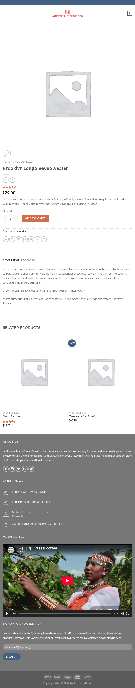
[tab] (11, 260)
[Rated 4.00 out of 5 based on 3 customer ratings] (67, 187)
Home (6, 161)
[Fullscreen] (128, 613)
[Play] (7, 613)
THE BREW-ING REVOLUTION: (32, 501)
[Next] (132, 383)
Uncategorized (23, 161)
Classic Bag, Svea (12, 416)
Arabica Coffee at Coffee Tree (30, 511)
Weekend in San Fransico (83, 416)
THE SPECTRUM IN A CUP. (29, 491)
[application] (67, 580)
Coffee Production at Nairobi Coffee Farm (37, 523)
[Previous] (2, 383)
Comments (17, 516)
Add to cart (35, 218)
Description (11, 260)
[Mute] (122, 613)
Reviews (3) (28, 260)
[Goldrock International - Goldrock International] (67, 13)
